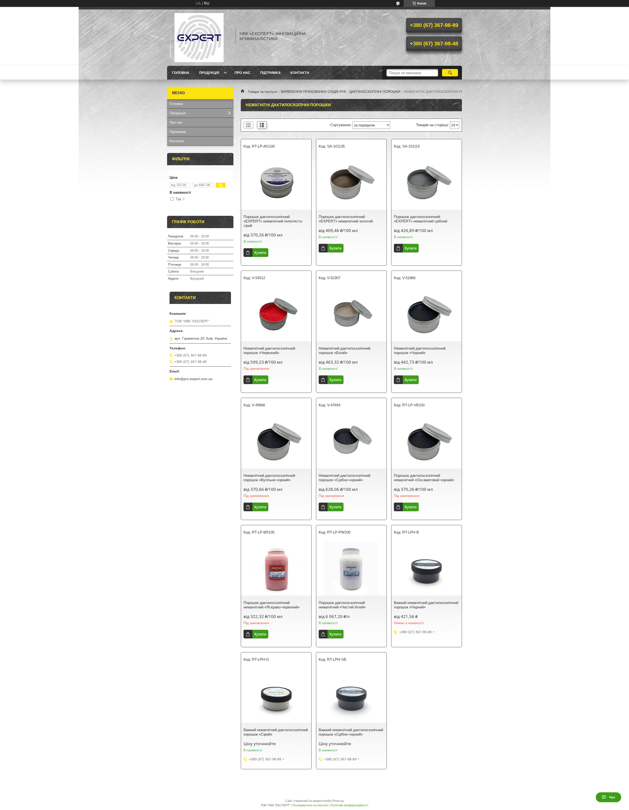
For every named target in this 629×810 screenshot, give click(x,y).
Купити (260, 252)
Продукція (209, 73)
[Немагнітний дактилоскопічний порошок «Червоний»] (276, 314)
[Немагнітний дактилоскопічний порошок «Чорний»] (426, 314)
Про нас (242, 73)
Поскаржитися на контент (310, 805)
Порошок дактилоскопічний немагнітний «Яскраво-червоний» (271, 605)
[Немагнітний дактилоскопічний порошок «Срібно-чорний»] (351, 441)
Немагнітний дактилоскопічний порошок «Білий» (344, 350)
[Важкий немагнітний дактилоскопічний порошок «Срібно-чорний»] (351, 696)
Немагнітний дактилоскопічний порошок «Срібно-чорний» (344, 477)
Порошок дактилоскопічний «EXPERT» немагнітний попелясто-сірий (273, 221)
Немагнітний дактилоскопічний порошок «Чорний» (419, 350)
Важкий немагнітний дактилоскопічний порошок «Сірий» (275, 732)
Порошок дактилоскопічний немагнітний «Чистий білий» (342, 605)
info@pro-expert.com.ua (193, 379)
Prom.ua (338, 801)
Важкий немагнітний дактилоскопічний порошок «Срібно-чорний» (351, 732)
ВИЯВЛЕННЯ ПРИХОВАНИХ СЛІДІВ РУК (313, 92)
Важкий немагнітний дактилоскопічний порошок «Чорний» (426, 605)
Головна (180, 73)
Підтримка (270, 73)
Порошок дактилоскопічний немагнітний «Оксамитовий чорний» (424, 477)
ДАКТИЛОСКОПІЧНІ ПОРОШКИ (374, 92)
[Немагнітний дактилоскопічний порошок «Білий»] (351, 314)
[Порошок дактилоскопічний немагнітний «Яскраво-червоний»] (276, 569)
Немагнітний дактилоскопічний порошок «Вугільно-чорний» (269, 477)
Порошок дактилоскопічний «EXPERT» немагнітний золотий (346, 219)
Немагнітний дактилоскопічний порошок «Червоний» (269, 350)
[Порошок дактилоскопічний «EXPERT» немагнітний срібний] (426, 183)
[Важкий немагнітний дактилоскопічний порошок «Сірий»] (276, 696)
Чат (612, 797)
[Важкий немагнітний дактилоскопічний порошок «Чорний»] (426, 569)
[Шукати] (450, 72)
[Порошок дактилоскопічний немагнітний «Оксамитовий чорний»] (426, 441)
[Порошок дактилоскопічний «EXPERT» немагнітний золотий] (351, 183)
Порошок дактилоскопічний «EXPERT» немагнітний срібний (420, 219)
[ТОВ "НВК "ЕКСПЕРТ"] (199, 36)
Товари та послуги (262, 92)
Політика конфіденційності (349, 805)
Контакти (299, 73)
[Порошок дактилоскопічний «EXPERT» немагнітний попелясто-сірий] (276, 183)
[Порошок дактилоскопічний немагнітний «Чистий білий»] (351, 569)
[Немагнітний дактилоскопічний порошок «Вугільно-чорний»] (276, 441)
